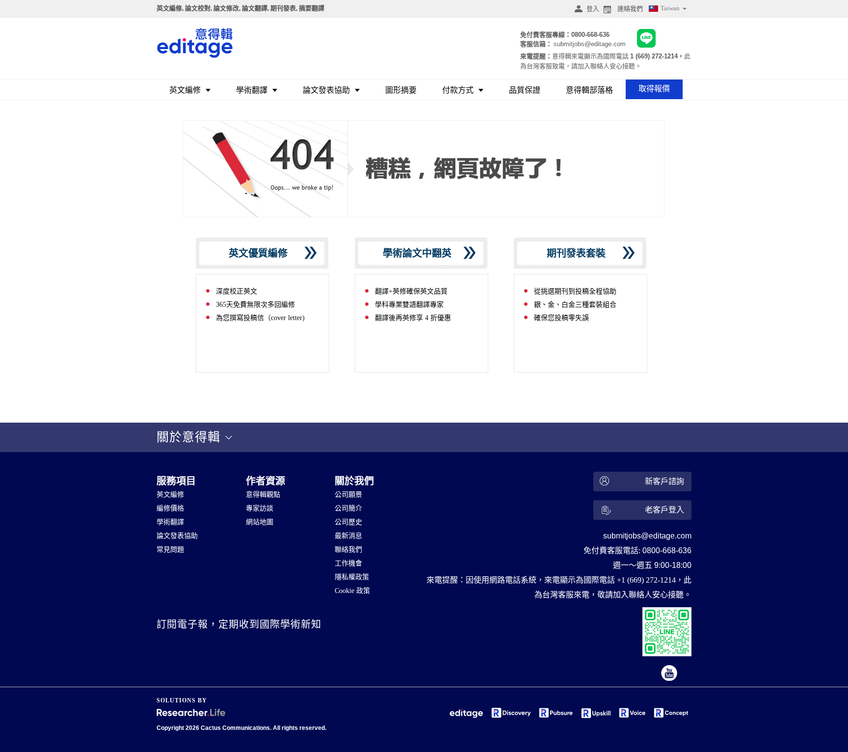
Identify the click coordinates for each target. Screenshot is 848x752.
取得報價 (654, 88)
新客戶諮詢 (664, 481)
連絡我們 (630, 8)
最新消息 (348, 535)
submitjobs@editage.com (590, 44)
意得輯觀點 (263, 494)
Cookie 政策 (352, 590)
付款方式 (458, 90)
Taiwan (671, 8)
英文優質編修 (262, 253)
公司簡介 (348, 508)
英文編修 (185, 90)
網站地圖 (259, 522)
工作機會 (348, 563)
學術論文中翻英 (421, 253)
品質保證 (524, 90)
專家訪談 (259, 508)
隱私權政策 (352, 577)
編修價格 (170, 508)
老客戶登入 (664, 510)
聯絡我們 (348, 549)
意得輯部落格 (589, 90)
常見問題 (170, 549)
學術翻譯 (251, 90)
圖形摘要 (401, 90)
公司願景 (348, 494)
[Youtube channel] (670, 674)
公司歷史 (348, 522)
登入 (592, 8)
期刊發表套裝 (580, 253)
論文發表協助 (326, 90)
